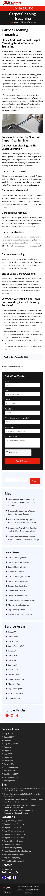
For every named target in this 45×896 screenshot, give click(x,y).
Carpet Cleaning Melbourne (19, 576)
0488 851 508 (24, 8)
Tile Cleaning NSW (15, 693)
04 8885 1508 (9, 869)
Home (11, 22)
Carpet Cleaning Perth (17, 567)
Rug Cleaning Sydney (16, 609)
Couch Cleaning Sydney (17, 595)
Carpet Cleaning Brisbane (18, 572)
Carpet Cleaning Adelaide (18, 581)
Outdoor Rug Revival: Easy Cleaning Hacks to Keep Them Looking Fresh (21, 806)
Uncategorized (14, 698)
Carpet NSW (13, 636)
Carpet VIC (12, 660)
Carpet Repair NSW (16, 646)
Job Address (9, 427)
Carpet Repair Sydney (16, 591)
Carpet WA (12, 665)
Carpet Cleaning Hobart (17, 557)
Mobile (7, 399)
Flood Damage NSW (16, 679)
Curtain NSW (13, 674)
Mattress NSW (14, 684)
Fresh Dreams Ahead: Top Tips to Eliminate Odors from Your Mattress (23, 800)
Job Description (11, 436)
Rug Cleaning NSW (15, 689)
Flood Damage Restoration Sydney (22, 600)
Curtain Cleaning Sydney (18, 586)
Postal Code (9, 409)
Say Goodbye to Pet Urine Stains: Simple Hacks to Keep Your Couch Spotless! (21, 502)
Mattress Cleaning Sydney (18, 605)
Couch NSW (13, 670)
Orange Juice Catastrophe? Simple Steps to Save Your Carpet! (22, 795)
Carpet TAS (12, 655)
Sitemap (8, 892)
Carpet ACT (13, 632)
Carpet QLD (13, 641)
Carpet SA (12, 651)
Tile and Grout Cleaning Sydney (20, 614)
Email (7, 390)
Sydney (8, 888)
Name (7, 381)
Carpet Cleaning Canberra (18, 562)
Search (7, 476)
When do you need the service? (17, 418)
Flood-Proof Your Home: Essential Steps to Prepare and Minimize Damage (20, 812)
